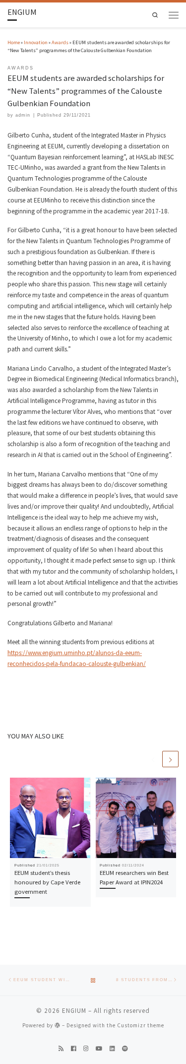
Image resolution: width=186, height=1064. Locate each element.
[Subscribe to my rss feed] (61, 1048)
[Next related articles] (170, 759)
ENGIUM (74, 1010)
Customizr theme (140, 1025)
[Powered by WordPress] (58, 1025)
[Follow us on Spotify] (125, 1048)
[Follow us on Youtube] (99, 1048)
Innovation (36, 42)
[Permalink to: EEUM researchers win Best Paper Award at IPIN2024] (136, 818)
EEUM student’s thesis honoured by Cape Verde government (47, 881)
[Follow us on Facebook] (73, 1048)
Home (13, 42)
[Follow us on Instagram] (85, 1048)
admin (22, 115)
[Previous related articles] (153, 759)
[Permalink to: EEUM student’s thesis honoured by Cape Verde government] (50, 818)
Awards (60, 42)
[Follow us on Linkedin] (112, 1048)
